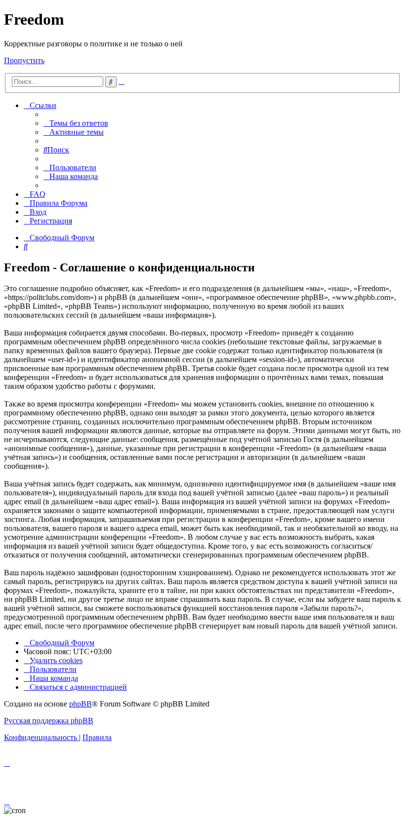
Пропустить (24, 60)
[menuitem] (75, 123)
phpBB (80, 704)
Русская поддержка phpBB (48, 720)
